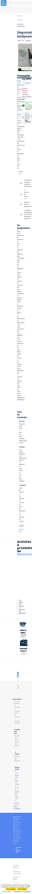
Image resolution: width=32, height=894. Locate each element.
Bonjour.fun (17, 756)
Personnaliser (6, 892)
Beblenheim (20, 20)
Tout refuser (22, 889)
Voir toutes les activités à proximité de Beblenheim (20, 607)
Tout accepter (10, 889)
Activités (19, 15)
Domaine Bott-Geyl (21, 531)
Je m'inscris (18, 687)
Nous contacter (27, 120)
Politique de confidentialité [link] (21, 892)
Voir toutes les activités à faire (18, 850)
